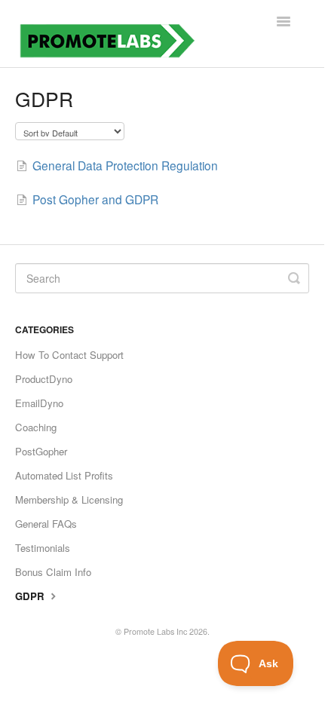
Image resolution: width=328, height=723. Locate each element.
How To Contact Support (69, 355)
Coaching (36, 427)
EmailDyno (39, 403)
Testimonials (42, 548)
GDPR (31, 596)
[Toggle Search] (294, 278)
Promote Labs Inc (155, 631)
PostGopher (41, 451)
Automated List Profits (64, 475)
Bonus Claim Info (53, 572)
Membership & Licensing (69, 499)
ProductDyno (43, 379)
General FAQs (46, 523)
